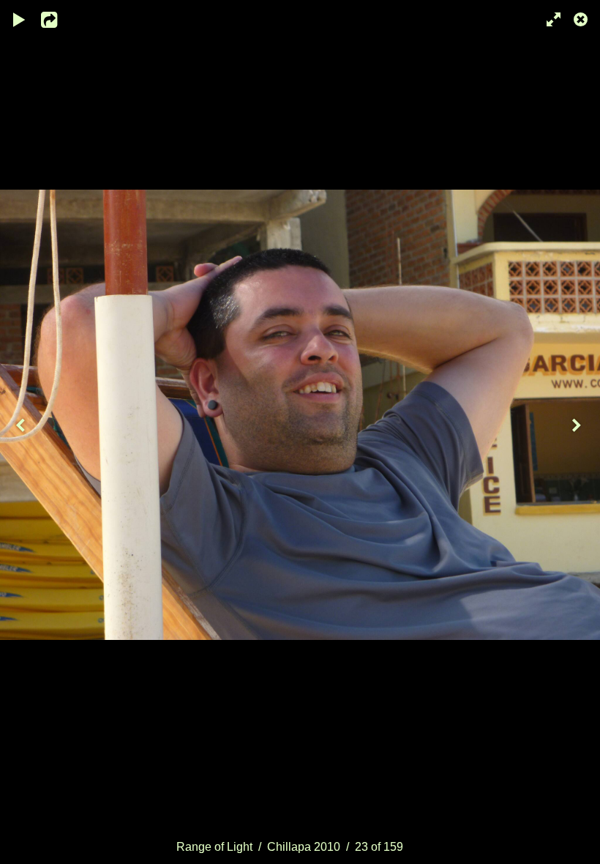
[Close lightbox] (581, 18)
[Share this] (58, 18)
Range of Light (214, 846)
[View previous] (22, 432)
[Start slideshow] (20, 18)
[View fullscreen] (548, 18)
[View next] (578, 432)
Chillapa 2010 (303, 846)
